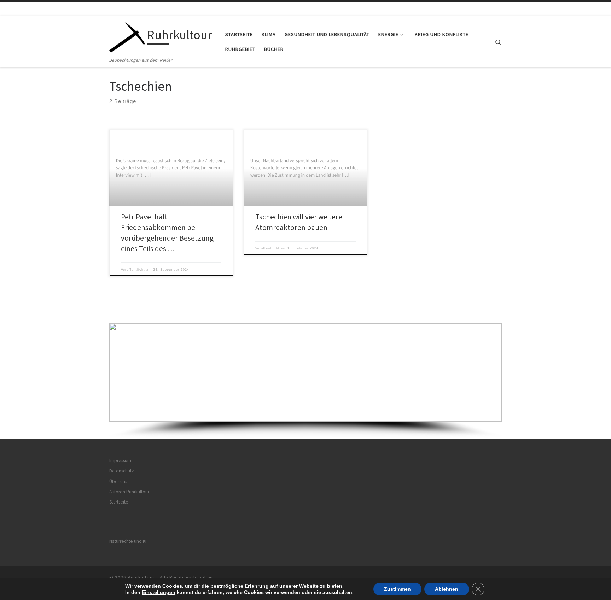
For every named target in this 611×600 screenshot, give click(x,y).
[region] (305, 381)
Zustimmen (397, 589)
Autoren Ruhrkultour (129, 492)
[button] (305, 372)
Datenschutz (121, 471)
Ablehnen (446, 589)
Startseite (118, 502)
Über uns (118, 481)
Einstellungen (158, 592)
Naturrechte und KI (127, 541)
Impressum (120, 461)
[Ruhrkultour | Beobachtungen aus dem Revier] (127, 36)
